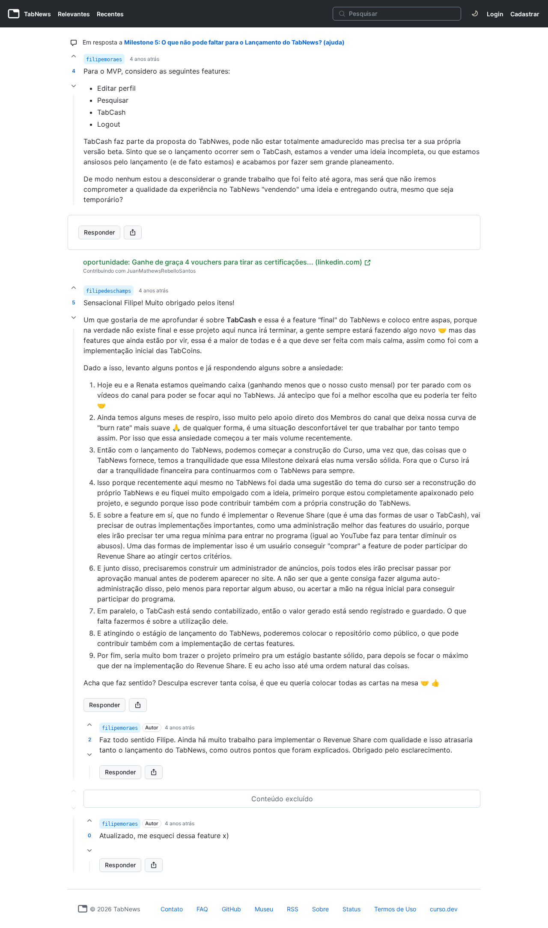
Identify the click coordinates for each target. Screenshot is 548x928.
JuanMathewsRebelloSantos (161, 271)
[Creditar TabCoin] (74, 56)
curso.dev (444, 909)
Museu (264, 909)
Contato (172, 909)
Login (495, 14)
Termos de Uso (395, 909)
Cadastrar (524, 14)
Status (351, 909)
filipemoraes (104, 59)
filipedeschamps (108, 291)
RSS (292, 909)
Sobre (320, 909)
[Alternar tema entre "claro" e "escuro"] (475, 14)
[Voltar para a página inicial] (82, 908)
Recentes (110, 14)
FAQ (202, 909)
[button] (73, 554)
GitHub (231, 909)
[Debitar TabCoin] (74, 86)
